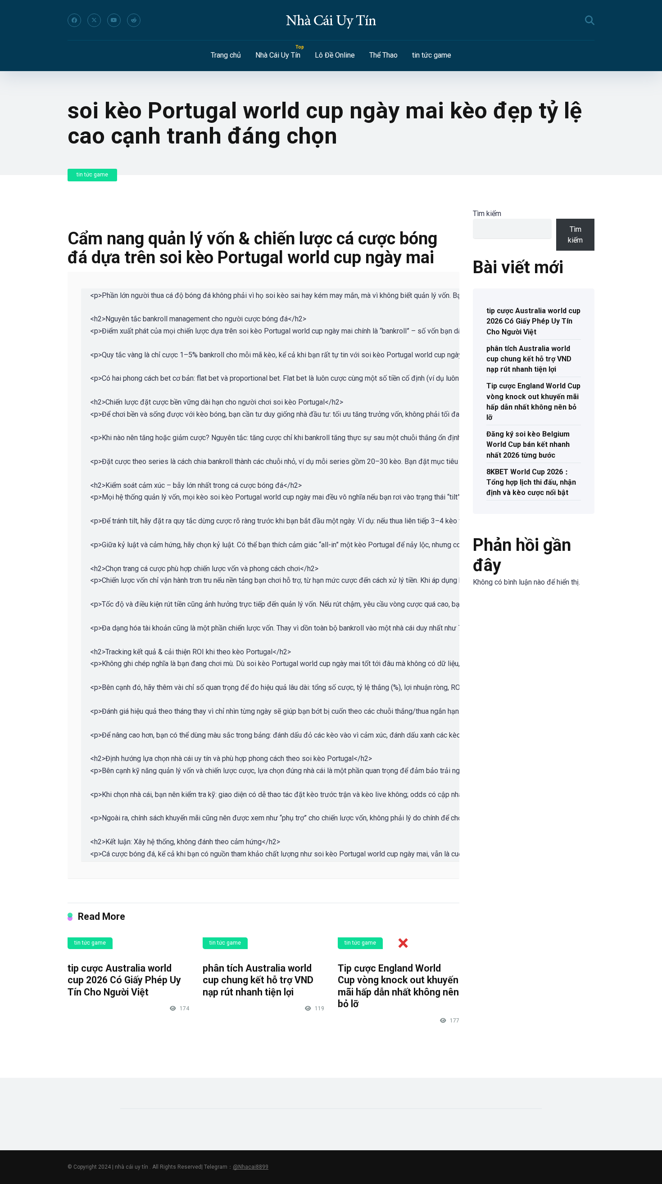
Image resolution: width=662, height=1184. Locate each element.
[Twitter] (94, 20)
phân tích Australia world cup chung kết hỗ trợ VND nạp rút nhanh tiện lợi (528, 359)
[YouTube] (114, 20)
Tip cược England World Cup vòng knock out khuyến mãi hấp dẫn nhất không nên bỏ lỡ (533, 402)
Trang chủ (226, 55)
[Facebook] (74, 20)
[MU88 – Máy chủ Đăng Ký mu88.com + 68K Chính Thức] (331, 20)
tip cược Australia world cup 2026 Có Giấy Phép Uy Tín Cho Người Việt (124, 980)
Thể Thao (383, 55)
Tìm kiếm (487, 213)
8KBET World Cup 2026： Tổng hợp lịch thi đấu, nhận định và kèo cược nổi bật (531, 482)
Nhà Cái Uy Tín (277, 55)
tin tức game (431, 55)
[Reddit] (134, 20)
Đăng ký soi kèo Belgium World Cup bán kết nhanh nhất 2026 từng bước (528, 444)
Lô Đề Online (335, 55)
